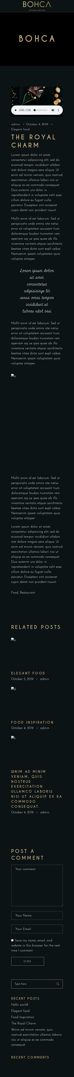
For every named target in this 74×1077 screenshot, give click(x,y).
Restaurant (27, 592)
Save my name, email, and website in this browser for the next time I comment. (35, 945)
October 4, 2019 (37, 124)
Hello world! (19, 1005)
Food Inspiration (32, 722)
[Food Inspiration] (37, 702)
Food (14, 592)
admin (16, 124)
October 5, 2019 (22, 679)
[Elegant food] (37, 653)
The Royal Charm (23, 1023)
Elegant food (20, 129)
